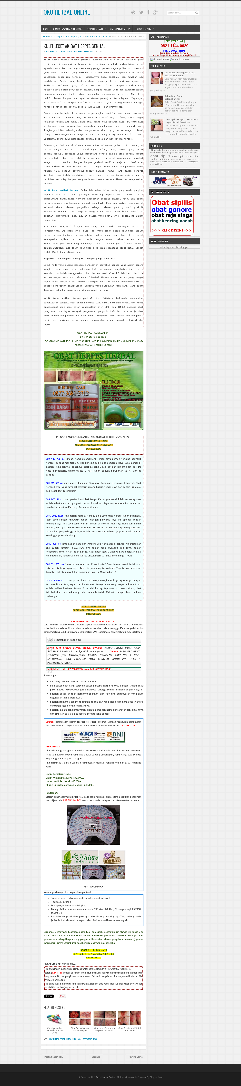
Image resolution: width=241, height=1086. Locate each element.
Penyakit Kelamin (95, 28)
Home (45, 28)
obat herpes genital (74, 36)
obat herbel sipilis (165, 152)
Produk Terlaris (143, 28)
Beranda (96, 1056)
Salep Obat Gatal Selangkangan (173, 97)
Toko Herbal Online (65, 11)
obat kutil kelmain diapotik (187, 152)
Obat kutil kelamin (160, 149)
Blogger (184, 247)
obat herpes (57, 36)
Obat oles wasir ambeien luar (67, 28)
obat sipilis (160, 155)
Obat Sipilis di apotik (120, 28)
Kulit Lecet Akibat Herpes (61, 190)
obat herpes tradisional (98, 36)
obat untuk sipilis (158, 161)
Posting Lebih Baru (53, 1056)
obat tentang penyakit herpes (185, 159)
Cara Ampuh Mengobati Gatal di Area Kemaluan (180, 74)
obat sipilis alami (182, 156)
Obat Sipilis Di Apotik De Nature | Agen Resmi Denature (181, 121)
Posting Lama (136, 1056)
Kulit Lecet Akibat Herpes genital (74, 46)
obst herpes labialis (177, 162)
